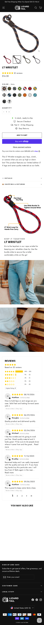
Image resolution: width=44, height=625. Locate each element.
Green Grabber (20, 89)
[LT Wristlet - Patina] (8, 550)
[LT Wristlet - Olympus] (12, 548)
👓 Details (7, 178)
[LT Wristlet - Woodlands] (5, 548)
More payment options (22, 147)
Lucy (14, 95)
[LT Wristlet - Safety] (3, 550)
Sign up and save (10, 565)
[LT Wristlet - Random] (12, 550)
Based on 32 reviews (13, 367)
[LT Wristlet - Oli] (27, 548)
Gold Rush (35, 89)
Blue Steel (9, 95)
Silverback (4, 101)
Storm (14, 89)
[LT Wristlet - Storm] (8, 548)
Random (9, 101)
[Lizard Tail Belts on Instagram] (41, 599)
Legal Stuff (8, 592)
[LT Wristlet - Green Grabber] (10, 548)
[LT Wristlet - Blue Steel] (22, 548)
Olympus (25, 89)
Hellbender (30, 89)
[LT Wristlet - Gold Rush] (17, 548)
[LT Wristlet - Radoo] (3, 548)
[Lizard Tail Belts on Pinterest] (37, 599)
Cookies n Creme (4, 95)
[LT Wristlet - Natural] (5, 550)
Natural (30, 95)
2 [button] (17, 496)
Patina (35, 95)
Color (8, 84)
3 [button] (21, 496)
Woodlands (9, 89)
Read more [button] (9, 472)
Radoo (4, 89)
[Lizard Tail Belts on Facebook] (33, 599)
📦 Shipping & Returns (13, 184)
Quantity (7, 108)
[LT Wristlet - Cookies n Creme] (20, 548)
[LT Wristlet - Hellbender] (15, 548)
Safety (25, 95)
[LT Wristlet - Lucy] (24, 548)
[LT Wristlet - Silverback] (10, 550)
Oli (20, 95)
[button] (8, 73)
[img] (17, 394)
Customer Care (10, 586)
